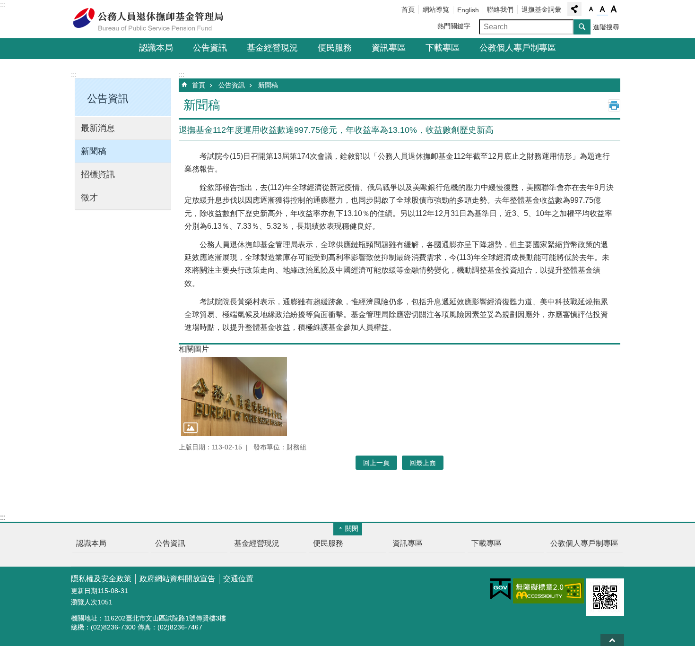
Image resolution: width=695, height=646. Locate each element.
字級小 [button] (591, 9)
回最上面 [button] (422, 462)
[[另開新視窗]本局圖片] (234, 396)
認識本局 (156, 47)
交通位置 (238, 579)
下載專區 (443, 47)
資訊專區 (389, 47)
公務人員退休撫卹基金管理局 (153, 19)
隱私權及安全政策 (101, 579)
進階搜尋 (606, 27)
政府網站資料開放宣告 (177, 579)
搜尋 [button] (582, 26)
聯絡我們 (500, 9)
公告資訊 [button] (108, 98)
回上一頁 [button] (376, 462)
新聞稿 (93, 151)
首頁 (408, 9)
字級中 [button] (602, 9)
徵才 (89, 197)
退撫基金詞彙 (541, 9)
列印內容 (614, 105)
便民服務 (335, 47)
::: (3, 4)
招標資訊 (98, 174)
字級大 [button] (613, 9)
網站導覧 (436, 9)
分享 (574, 9)
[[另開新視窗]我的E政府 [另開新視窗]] (500, 589)
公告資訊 (210, 47)
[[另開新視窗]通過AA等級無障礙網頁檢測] (548, 590)
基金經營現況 (272, 47)
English (468, 10)
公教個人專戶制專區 (517, 47)
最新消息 (98, 128)
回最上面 (612, 640)
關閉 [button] (351, 528)
